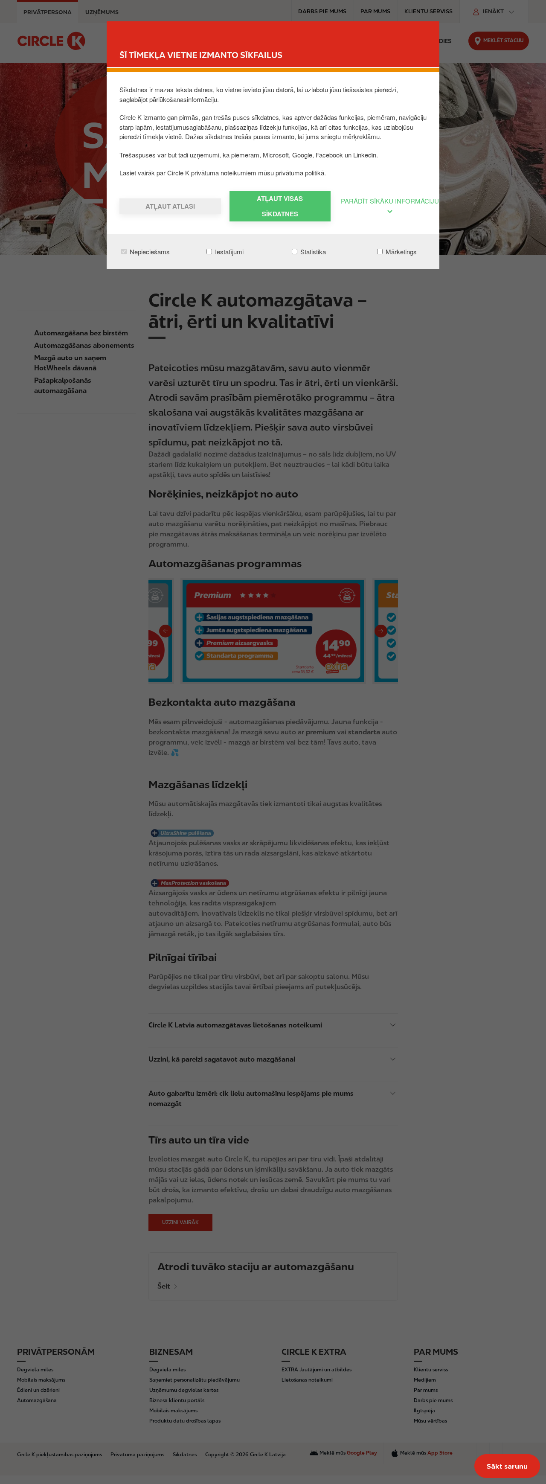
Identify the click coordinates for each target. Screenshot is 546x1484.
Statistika (312, 251)
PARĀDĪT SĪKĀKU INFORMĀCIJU (390, 200)
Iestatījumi (228, 251)
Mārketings (400, 251)
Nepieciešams (149, 251)
